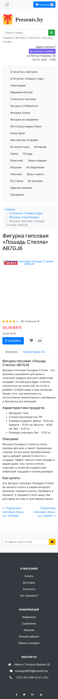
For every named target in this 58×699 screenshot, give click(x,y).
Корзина (45, 4)
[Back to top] (51, 684)
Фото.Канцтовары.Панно (26, 126)
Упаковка (16, 174)
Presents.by (29, 19)
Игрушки (16, 167)
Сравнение (29, 623)
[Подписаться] (52, 542)
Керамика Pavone (21, 92)
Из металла (35, 181)
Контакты (29, 589)
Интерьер (40, 146)
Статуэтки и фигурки (24, 71)
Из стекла (16, 181)
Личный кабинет (29, 636)
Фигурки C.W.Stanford (24, 106)
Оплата (29, 576)
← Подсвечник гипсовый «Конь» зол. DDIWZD (13, 511)
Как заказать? (29, 595)
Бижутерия (17, 133)
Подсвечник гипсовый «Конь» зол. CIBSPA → (45, 511)
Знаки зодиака (37, 160)
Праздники (17, 194)
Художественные (21, 187)
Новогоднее (18, 85)
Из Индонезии (35, 167)
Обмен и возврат (29, 643)
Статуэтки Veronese (23, 99)
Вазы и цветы (35, 174)
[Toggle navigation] (7, 4)
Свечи (14, 153)
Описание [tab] (11, 351)
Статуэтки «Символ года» (27, 78)
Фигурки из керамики (24, 119)
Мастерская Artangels (24, 140)
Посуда (27, 153)
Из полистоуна (19, 146)
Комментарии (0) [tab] (34, 351)
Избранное (29, 617)
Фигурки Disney (20, 112)
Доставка (29, 582)
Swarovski (16, 160)
